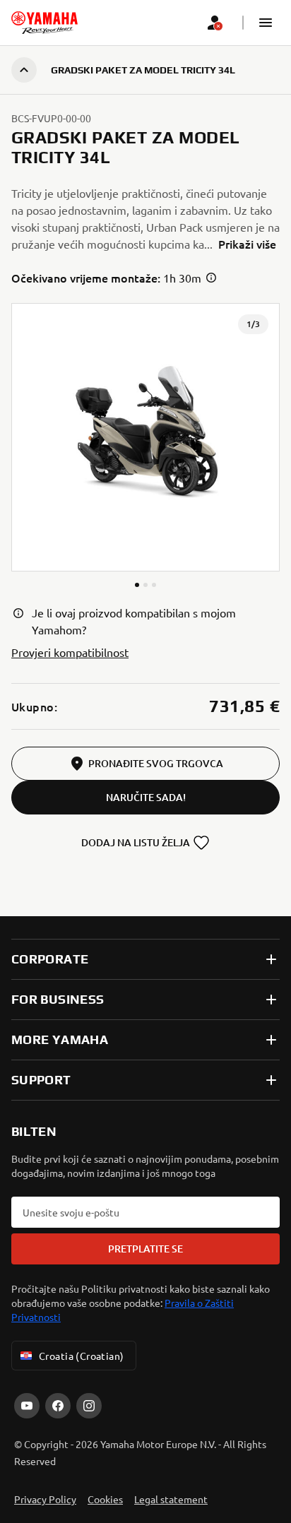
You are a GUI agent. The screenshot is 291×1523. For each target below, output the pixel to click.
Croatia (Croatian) (81, 1355)
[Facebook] (58, 1405)
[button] (265, 22)
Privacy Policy (45, 1499)
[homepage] (44, 22)
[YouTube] (27, 1405)
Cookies (105, 1499)
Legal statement (171, 1499)
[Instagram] (89, 1405)
